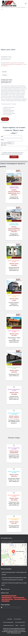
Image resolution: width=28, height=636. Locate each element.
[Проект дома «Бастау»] (14, 516)
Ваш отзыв (4, 144)
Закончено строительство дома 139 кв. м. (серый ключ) (14, 584)
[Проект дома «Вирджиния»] (14, 445)
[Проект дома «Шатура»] (14, 469)
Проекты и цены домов (8, 622)
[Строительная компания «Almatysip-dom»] (9, 3)
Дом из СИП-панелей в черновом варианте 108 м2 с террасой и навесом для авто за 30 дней (14, 578)
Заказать (5, 119)
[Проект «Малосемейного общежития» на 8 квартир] (14, 214)
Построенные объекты (20, 622)
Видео (17, 625)
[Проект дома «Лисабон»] (14, 492)
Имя (2, 136)
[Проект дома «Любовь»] (14, 251)
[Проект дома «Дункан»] (14, 357)
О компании (9, 619)
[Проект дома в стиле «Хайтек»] (14, 410)
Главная (2, 7)
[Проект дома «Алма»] (14, 286)
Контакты (22, 625)
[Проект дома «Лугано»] (14, 321)
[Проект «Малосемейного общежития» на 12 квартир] (14, 177)
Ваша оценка (4, 142)
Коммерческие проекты (8, 625)
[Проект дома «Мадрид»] (14, 386)
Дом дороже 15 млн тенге (7, 597)
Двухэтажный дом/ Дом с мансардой (12, 64)
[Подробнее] (20, 201)
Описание (4, 71)
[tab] (14, 71)
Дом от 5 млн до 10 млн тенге (7, 599)
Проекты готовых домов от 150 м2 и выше (12, 7)
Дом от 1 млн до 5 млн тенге (18, 597)
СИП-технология (17, 619)
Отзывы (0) (4, 75)
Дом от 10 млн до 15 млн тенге (20, 599)
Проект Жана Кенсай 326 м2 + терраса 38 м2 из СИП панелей (14, 573)
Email (2, 139)
